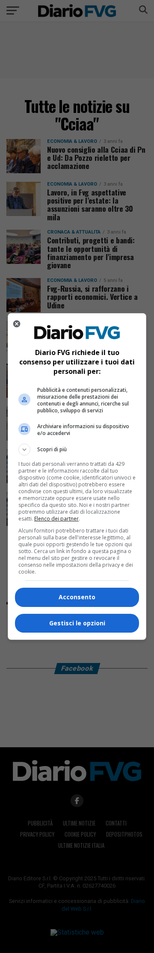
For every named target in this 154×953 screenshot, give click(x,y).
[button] (77, 450)
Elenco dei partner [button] (56, 518)
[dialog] (77, 476)
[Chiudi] (16, 323)
